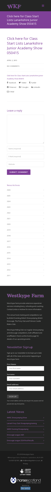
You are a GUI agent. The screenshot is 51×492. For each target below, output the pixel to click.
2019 (8, 230)
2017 (8, 241)
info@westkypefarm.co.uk (31, 460)
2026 (8, 190)
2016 (8, 247)
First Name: (11, 364)
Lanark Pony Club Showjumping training (22, 423)
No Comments (13, 66)
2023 (8, 207)
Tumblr (33, 83)
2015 (8, 253)
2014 (8, 258)
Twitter (23, 83)
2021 (8, 218)
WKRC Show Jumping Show (17, 417)
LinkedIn (36, 87)
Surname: (11, 374)
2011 (8, 275)
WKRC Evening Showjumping (17, 429)
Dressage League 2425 (15, 435)
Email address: (13, 384)
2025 (8, 196)
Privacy (25, 464)
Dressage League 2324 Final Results (20, 440)
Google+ (25, 87)
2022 (8, 213)
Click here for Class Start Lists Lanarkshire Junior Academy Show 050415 (25, 45)
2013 (8, 264)
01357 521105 (14, 460)
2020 (8, 224)
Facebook (12, 83)
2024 (8, 201)
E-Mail (11, 92)
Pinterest (12, 87)
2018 (8, 236)
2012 (8, 270)
